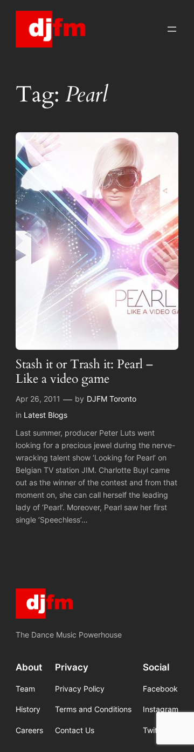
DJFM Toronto (111, 398)
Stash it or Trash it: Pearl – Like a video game (84, 372)
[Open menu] (171, 29)
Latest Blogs (45, 414)
